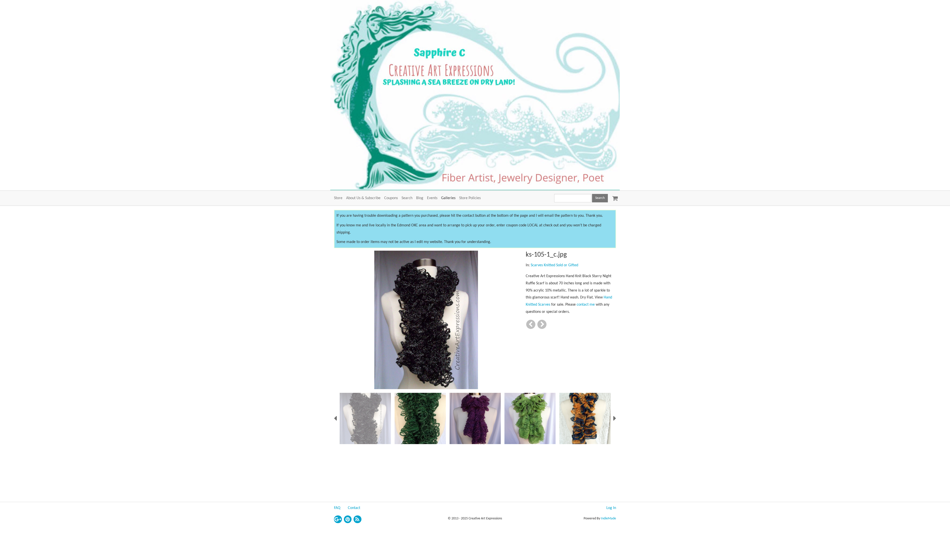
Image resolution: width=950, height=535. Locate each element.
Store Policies (470, 198)
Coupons (391, 198)
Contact (354, 508)
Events (432, 198)
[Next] (541, 324)
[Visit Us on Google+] (338, 519)
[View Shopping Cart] (614, 197)
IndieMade (608, 518)
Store (338, 198)
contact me (586, 305)
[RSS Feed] (357, 519)
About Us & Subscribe (363, 198)
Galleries (448, 198)
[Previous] (530, 324)
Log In (611, 508)
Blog (419, 198)
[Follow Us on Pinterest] (348, 519)
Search (407, 198)
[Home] (475, 95)
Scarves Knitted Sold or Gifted (554, 265)
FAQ (337, 508)
